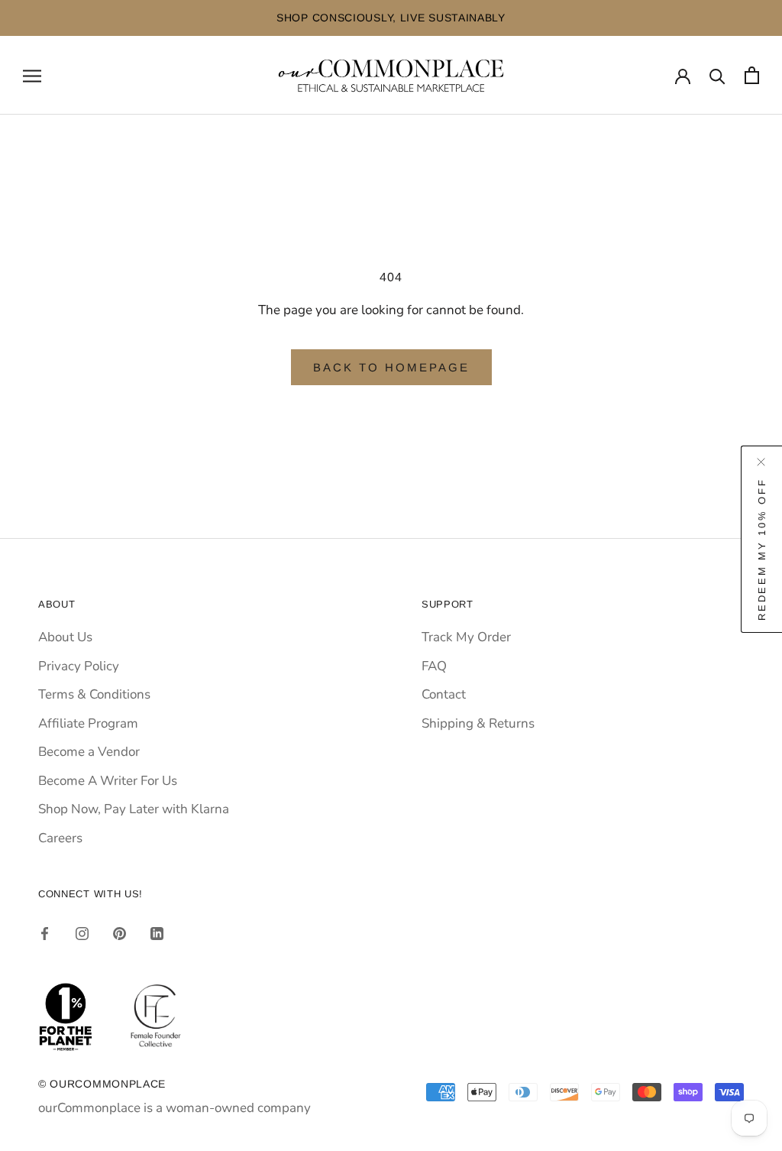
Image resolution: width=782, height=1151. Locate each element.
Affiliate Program (88, 723)
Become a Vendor (89, 751)
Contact (444, 694)
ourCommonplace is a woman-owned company (174, 1108)
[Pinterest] (119, 933)
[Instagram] (82, 933)
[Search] (717, 75)
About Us (65, 637)
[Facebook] (44, 933)
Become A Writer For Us (107, 780)
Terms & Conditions (94, 694)
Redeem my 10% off (761, 549)
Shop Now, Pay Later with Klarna (133, 809)
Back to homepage (391, 367)
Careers (60, 838)
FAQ (434, 666)
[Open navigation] (32, 75)
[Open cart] (752, 75)
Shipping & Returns (478, 723)
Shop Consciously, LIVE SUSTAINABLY (391, 17)
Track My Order (466, 637)
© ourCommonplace (102, 1084)
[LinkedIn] (156, 933)
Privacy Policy (78, 666)
